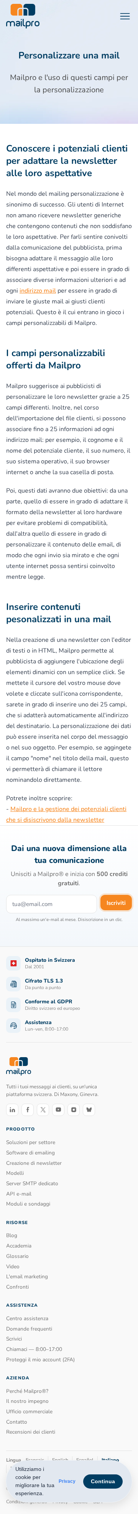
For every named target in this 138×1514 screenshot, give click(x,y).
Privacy (67, 1481)
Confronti (17, 1287)
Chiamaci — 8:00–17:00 (34, 1349)
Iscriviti (116, 903)
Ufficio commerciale (29, 1411)
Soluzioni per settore (30, 1142)
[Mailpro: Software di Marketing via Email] (22, 16)
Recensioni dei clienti (30, 1432)
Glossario (17, 1256)
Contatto (16, 1422)
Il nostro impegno (27, 1401)
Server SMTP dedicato (32, 1183)
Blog (11, 1235)
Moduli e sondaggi (28, 1204)
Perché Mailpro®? (27, 1391)
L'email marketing (27, 1276)
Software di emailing (30, 1152)
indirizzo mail (38, 290)
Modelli (15, 1173)
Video (13, 1266)
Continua (103, 1481)
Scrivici (14, 1338)
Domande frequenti (29, 1328)
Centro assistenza (27, 1318)
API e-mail (18, 1194)
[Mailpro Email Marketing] (18, 1066)
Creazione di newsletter (34, 1163)
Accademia (18, 1245)
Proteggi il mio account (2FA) (40, 1359)
